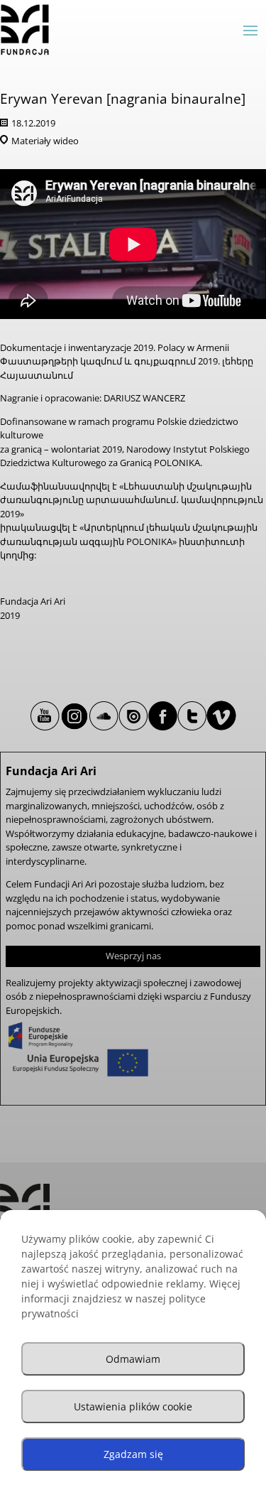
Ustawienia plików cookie (133, 1406)
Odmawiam (133, 1359)
